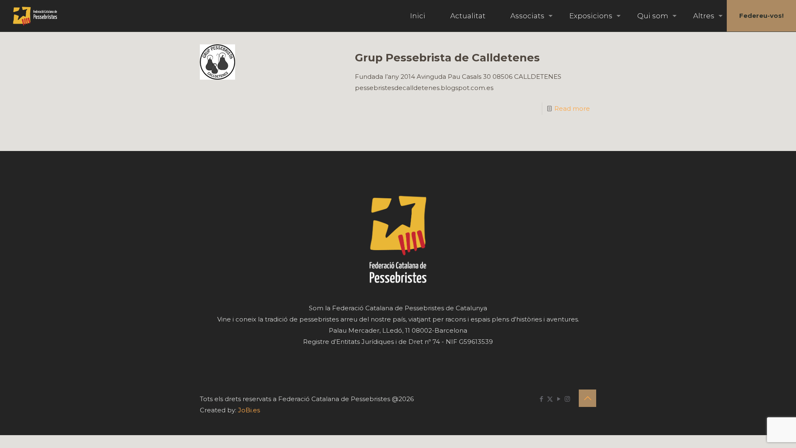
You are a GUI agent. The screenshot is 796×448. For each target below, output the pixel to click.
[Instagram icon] (567, 399)
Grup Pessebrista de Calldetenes (447, 57)
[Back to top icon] (587, 398)
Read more (572, 108)
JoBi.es (249, 410)
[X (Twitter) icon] (550, 399)
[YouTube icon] (559, 399)
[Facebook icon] (541, 399)
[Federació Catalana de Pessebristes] (35, 16)
